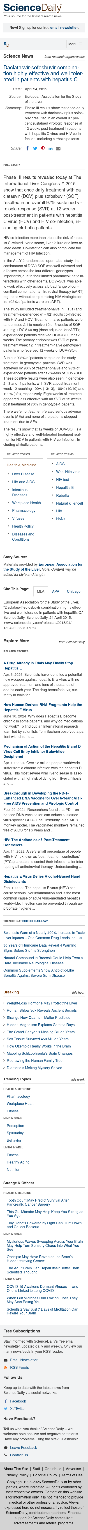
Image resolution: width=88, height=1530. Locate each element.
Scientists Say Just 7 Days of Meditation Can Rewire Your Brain (42, 1311)
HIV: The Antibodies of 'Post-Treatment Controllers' (36, 842)
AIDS (60, 463)
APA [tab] (55, 591)
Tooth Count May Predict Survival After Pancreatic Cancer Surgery (38, 1202)
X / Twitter (18, 1408)
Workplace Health (26, 502)
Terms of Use (72, 1475)
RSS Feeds (19, 1367)
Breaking (11, 992)
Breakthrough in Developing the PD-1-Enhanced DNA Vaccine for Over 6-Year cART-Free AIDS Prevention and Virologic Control (42, 798)
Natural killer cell (69, 503)
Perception (15, 1125)
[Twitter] (35, 148)
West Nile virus (68, 471)
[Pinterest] (43, 148)
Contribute (53, 1468)
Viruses (18, 518)
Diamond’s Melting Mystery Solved (34, 1067)
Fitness (13, 1110)
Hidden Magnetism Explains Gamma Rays (41, 1024)
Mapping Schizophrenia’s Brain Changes (40, 1053)
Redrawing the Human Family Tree (35, 1060)
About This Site (16, 1468)
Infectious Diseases (20, 492)
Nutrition (13, 1169)
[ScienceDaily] (32, 7)
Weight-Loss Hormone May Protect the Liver (42, 1003)
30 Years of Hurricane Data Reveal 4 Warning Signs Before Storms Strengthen (39, 948)
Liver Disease (23, 473)
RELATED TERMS (62, 454)
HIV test (62, 479)
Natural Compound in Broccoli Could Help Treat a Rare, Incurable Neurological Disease (43, 960)
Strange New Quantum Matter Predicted (38, 1017)
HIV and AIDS (23, 481)
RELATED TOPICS (18, 454)
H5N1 (61, 518)
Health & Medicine (21, 464)
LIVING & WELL (13, 1147)
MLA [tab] (40, 591)
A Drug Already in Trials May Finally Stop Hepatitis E (38, 665)
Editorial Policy (45, 1475)
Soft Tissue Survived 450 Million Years (38, 1038)
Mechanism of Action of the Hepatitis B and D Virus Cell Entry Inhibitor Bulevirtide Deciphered (42, 751)
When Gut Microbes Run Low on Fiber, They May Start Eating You (42, 1300)
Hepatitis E (65, 487)
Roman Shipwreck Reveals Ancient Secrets (42, 1010)
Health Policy (23, 526)
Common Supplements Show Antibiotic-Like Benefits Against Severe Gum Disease (38, 973)
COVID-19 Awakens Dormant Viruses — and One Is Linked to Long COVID (42, 1288)
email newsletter (64, 27)
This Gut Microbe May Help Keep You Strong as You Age (45, 1213)
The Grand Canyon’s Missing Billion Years (41, 1031)
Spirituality (15, 1132)
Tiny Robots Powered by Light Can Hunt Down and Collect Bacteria (44, 1224)
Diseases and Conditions (23, 536)
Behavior (14, 1140)
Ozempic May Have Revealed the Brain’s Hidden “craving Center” (40, 1258)
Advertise (73, 1468)
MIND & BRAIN (13, 1118)
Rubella (62, 495)
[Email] (58, 148)
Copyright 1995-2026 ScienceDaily (35, 1481)
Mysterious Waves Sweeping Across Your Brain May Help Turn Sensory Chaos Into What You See (45, 1245)
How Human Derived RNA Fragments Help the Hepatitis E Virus (42, 707)
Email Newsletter (23, 1359)
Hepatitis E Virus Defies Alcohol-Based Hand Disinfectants (41, 879)
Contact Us (19, 1454)
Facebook (18, 1401)
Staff (36, 1468)
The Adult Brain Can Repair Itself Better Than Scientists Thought (43, 1270)
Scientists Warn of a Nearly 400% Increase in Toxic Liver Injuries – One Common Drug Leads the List (44, 935)
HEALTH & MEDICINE (17, 1089)
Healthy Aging (18, 1162)
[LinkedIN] (50, 148)
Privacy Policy (17, 1475)
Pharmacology (23, 510)
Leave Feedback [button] (23, 1447)
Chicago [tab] (74, 591)
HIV (59, 510)
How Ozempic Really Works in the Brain (39, 1046)
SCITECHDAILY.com (35, 921)
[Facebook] (27, 148)
